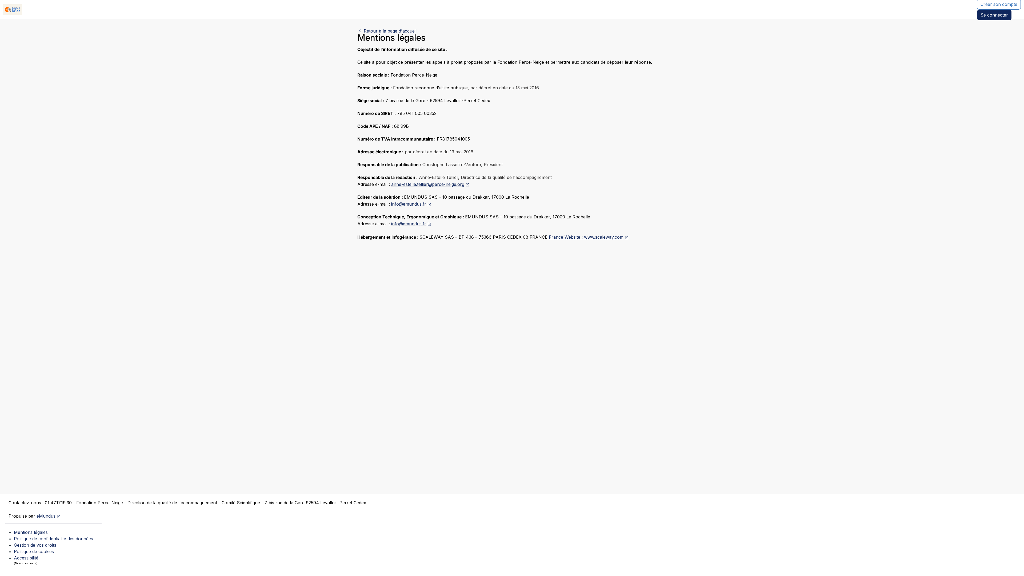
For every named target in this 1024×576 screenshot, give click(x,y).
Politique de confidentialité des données (53, 538)
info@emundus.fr (408, 204)
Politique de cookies (34, 551)
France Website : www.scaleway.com (586, 237)
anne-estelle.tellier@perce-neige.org (427, 184)
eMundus (46, 516)
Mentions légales (31, 532)
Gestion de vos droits (35, 545)
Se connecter (994, 15)
